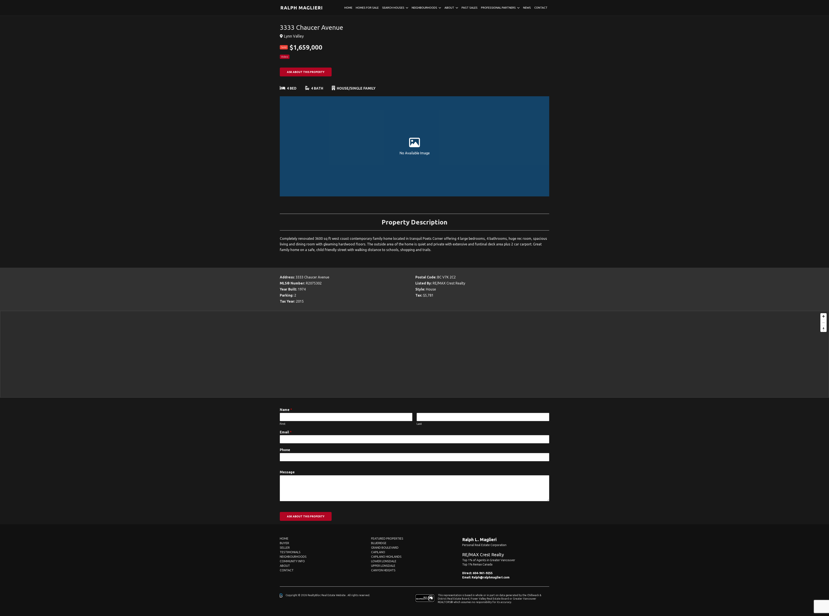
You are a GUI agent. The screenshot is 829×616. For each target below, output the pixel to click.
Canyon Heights (383, 570)
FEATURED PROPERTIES (387, 538)
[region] (414, 354)
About (449, 7)
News (527, 7)
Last (419, 423)
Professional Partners (498, 7)
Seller (285, 547)
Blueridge (378, 543)
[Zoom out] (823, 322)
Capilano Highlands (386, 556)
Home (348, 7)
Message (287, 472)
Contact (540, 7)
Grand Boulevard (385, 547)
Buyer (284, 543)
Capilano (378, 552)
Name (286, 410)
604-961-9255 (483, 573)
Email (286, 432)
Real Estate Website (333, 595)
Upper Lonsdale (383, 565)
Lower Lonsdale (383, 561)
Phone (285, 450)
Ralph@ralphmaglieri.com (490, 577)
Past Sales (470, 7)
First (282, 423)
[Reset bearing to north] (823, 329)
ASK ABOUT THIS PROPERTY (305, 72)
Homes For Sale (367, 7)
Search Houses (393, 7)
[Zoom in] (823, 316)
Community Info (292, 561)
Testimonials (290, 552)
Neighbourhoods (424, 7)
